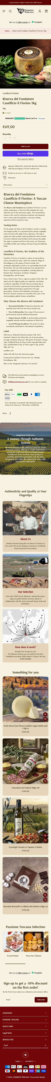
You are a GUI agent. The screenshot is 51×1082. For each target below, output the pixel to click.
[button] (4, 11)
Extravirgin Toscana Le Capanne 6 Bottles (25, 847)
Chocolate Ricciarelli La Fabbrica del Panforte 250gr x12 (25, 906)
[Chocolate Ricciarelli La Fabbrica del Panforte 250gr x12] (25, 880)
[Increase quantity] (14, 138)
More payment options (26, 159)
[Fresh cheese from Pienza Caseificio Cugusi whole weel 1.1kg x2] (25, 699)
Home (7, 31)
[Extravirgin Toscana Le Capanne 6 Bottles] (25, 820)
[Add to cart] (45, 719)
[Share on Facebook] (10, 413)
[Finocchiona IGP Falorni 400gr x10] (25, 761)
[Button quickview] (45, 714)
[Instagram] (25, 1055)
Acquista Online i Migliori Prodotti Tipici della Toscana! (25, 3)
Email (6, 1045)
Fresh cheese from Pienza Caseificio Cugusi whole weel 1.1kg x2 (25, 727)
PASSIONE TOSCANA (21, 1077)
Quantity (7, 134)
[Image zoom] (25, 64)
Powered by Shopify (37, 1077)
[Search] (10, 11)
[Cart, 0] (45, 11)
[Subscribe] (45, 1045)
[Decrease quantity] (5, 137)
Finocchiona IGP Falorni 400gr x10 (25, 788)
